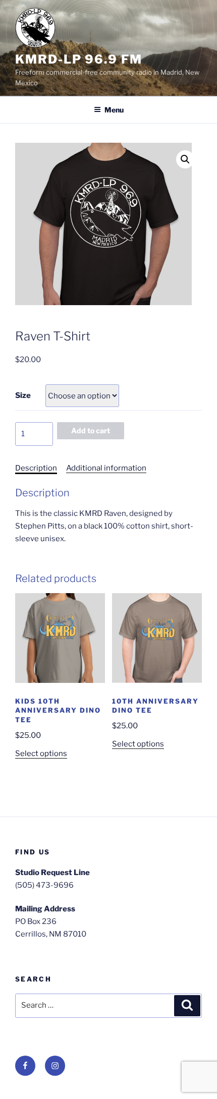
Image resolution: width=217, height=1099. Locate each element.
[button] (185, 159)
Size (23, 395)
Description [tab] (36, 468)
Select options (41, 753)
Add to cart (90, 430)
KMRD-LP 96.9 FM (78, 59)
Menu (114, 109)
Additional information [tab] (106, 468)
